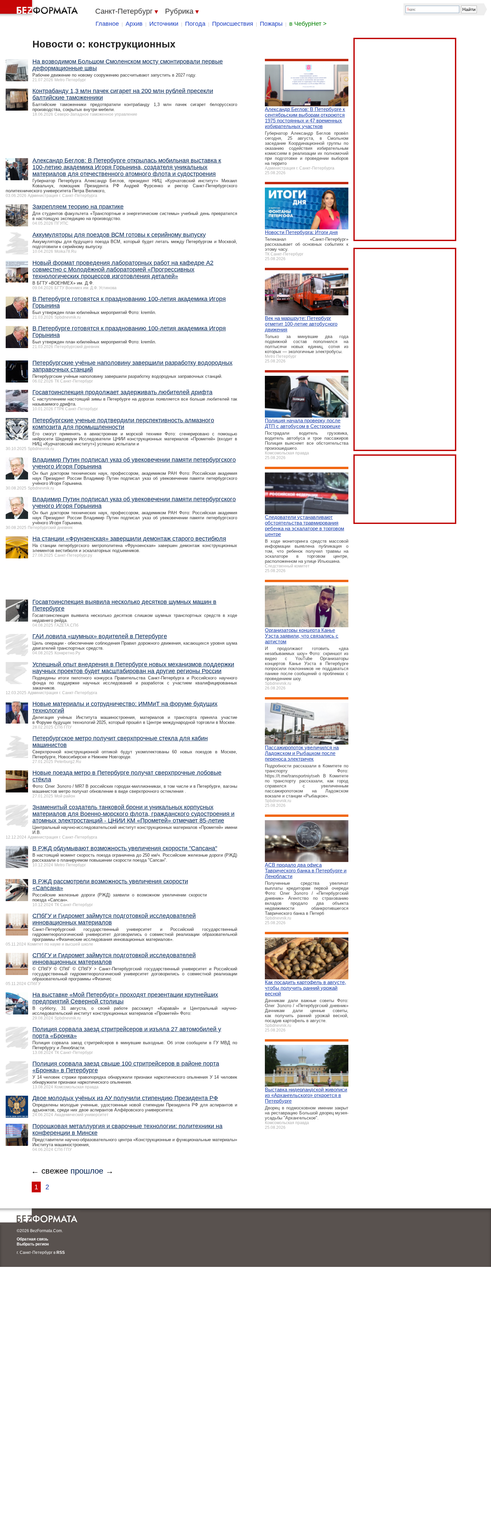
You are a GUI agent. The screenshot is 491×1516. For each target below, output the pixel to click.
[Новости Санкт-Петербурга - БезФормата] (40, 8)
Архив (134, 23)
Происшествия (232, 23)
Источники (163, 23)
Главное (107, 23)
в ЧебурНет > (308, 23)
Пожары (271, 23)
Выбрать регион (33, 1244)
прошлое (86, 1170)
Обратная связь (32, 1239)
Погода (195, 23)
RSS (60, 1252)
